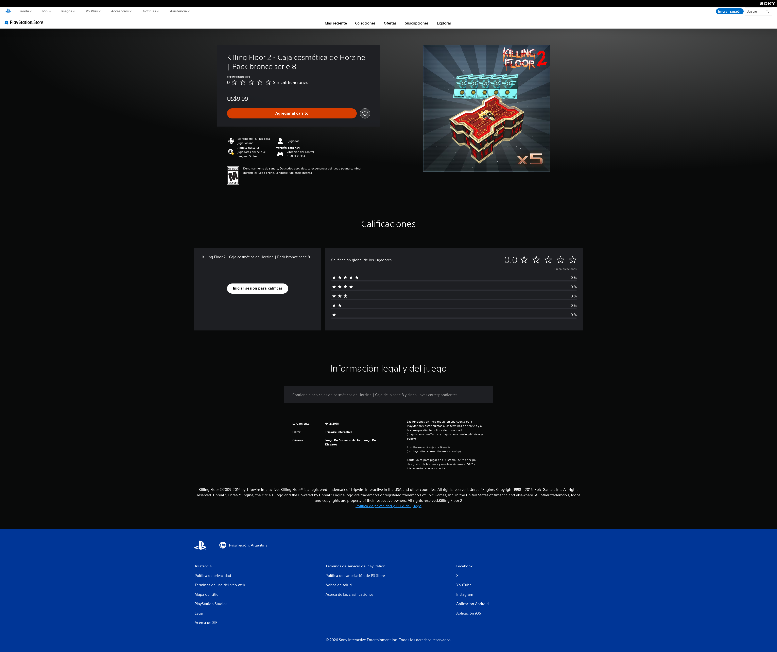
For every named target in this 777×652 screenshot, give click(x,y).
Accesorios (120, 11)
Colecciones (365, 23)
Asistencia (178, 11)
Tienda (23, 11)
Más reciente (336, 23)
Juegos (66, 11)
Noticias (149, 11)
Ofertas (390, 23)
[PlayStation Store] (25, 22)
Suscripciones (417, 23)
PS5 (45, 11)
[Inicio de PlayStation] (8, 11)
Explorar (444, 23)
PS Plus (92, 11)
